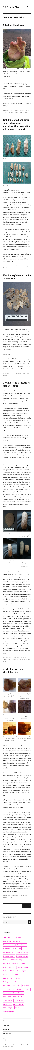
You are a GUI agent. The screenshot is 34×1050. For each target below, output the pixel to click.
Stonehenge (7, 1000)
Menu (28, 6)
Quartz (5, 974)
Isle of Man (14, 659)
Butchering (7, 941)
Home (4, 1021)
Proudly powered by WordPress (18, 1045)
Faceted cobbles (9, 945)
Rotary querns (8, 982)
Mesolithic (28, 110)
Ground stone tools (21, 952)
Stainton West (18, 989)
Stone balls (7, 993)
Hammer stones (22, 956)
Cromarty (16, 941)
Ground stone (6, 659)
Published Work (7, 1034)
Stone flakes (17, 997)
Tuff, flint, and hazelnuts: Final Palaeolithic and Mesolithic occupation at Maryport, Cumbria (16, 124)
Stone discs (7, 997)
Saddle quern (20, 982)
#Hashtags (6, 1029)
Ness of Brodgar (22, 967)
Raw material (7, 978)
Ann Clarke (11, 6)
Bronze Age (17, 937)
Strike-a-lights (8, 1008)
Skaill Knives (16, 985)
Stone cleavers (18, 993)
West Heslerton (8, 1011)
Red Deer (17, 978)
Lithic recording (8, 112)
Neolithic (24, 963)
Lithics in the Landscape (17, 110)
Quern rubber (15, 974)
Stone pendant (19, 1000)
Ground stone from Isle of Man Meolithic (16, 384)
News (20, 895)
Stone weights (18, 1004)
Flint (19, 949)
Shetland (6, 985)
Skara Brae (25, 985)
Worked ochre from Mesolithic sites (13, 670)
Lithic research (18, 112)
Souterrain (7, 989)
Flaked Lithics (22, 945)
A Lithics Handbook (13, 25)
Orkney (12, 971)
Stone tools (23, 657)
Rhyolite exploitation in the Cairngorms (17, 276)
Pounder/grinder (22, 971)
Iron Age (6, 960)
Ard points (7, 937)
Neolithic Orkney (9, 967)
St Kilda (27, 989)
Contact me (6, 1025)
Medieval (6, 963)
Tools (17, 1008)
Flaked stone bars (9, 949)
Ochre (24, 895)
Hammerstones (8, 956)
